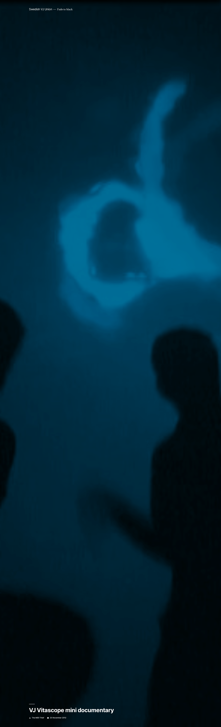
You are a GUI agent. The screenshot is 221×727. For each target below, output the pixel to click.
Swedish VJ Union (40, 9)
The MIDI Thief (38, 718)
